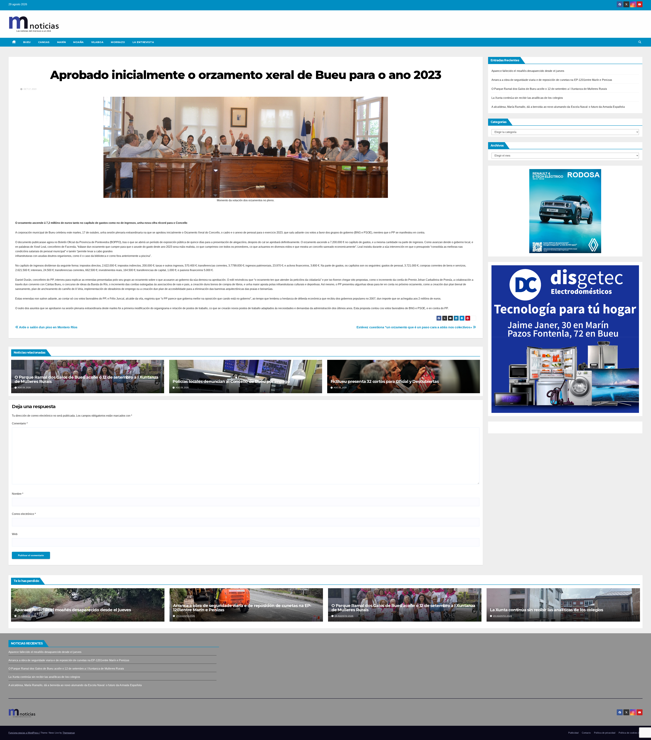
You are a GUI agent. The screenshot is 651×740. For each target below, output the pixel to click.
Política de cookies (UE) (631, 733)
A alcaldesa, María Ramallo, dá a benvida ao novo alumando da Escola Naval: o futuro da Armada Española (558, 106)
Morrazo (118, 42)
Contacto (586, 733)
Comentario (20, 423)
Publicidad (573, 733)
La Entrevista (143, 42)
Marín (61, 42)
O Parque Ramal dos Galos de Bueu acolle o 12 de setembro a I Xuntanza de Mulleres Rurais (86, 379)
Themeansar (69, 733)
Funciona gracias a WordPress (23, 733)
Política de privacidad (604, 733)
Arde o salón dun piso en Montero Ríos (47, 327)
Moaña (78, 42)
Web (14, 534)
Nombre (17, 493)
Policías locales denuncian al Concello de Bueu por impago (231, 381)
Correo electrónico (24, 513)
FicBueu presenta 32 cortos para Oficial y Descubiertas (385, 381)
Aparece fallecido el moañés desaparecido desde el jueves (527, 70)
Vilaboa (97, 42)
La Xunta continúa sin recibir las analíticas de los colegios (527, 97)
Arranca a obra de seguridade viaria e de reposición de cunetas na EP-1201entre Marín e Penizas (551, 79)
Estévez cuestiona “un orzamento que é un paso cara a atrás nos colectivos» (415, 327)
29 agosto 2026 (27, 616)
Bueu (27, 42)
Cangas (44, 42)
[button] (639, 42)
